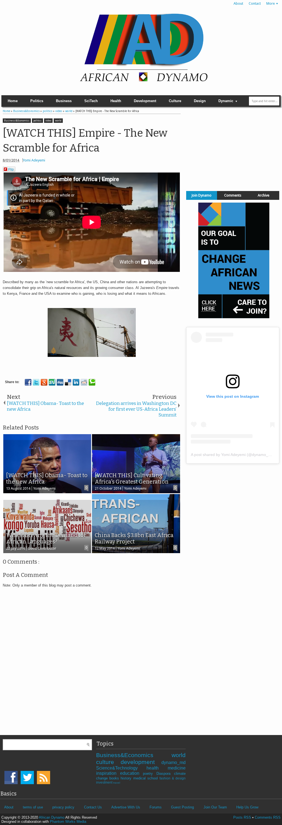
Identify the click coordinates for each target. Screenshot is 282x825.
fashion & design (172, 778)
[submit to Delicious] (68, 382)
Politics (36, 101)
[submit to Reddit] (84, 382)
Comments (232, 195)
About (238, 3)
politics (37, 120)
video (48, 120)
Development (145, 101)
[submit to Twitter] (36, 382)
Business (64, 101)
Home (13, 101)
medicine (177, 768)
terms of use (33, 807)
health (157, 768)
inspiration (108, 773)
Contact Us (93, 807)
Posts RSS (242, 817)
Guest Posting (182, 807)
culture (108, 762)
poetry (149, 773)
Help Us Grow (247, 807)
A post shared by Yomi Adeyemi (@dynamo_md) (233, 454)
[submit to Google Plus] (44, 382)
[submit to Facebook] (28, 382)
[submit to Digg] (60, 382)
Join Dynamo (201, 195)
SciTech (91, 101)
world (58, 120)
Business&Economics (16, 120)
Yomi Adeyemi (34, 160)
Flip (11, 169)
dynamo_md (173, 762)
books (115, 778)
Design (200, 101)
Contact (255, 3)
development (141, 762)
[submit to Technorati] (92, 382)
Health (115, 101)
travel (116, 782)
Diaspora (165, 773)
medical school (146, 778)
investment (104, 782)
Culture (175, 101)
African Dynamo (52, 817)
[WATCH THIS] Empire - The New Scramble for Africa (85, 141)
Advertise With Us (125, 807)
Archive (263, 195)
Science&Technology (121, 768)
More (270, 3)
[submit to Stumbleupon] (52, 382)
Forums (156, 807)
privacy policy (63, 807)
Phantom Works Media (68, 821)
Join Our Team (215, 807)
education (131, 773)
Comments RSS (268, 817)
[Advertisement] (232, 147)
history (127, 778)
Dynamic (225, 101)
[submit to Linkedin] (76, 382)
